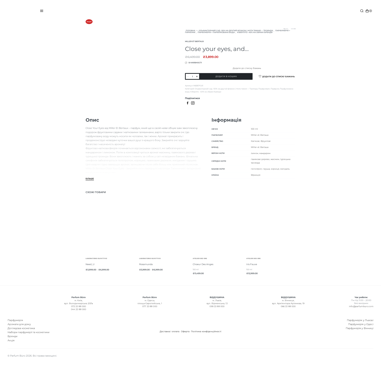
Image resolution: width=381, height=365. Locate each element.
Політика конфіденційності (206, 331)
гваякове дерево (260, 159)
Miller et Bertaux (194, 41)
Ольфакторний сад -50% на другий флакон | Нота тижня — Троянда (236, 30)
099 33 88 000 (217, 306)
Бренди (12, 336)
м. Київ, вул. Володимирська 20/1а (78, 302)
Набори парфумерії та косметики (28, 332)
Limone (283, 264)
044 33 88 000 (78, 309)
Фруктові (266, 141)
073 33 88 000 (78, 306)
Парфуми (190, 32)
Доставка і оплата (169, 331)
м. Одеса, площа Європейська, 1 (150, 302)
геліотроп (256, 169)
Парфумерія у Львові (360, 320)
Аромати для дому (19, 324)
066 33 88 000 (288, 306)
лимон (254, 153)
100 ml (254, 129)
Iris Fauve (230, 264)
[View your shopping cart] (369, 10)
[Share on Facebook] (187, 102)
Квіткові (255, 141)
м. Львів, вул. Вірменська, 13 (217, 302)
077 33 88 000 (149, 306)
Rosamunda (125, 264)
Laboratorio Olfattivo (129, 258)
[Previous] (93, 236)
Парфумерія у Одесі (360, 324)
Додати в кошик (226, 76)
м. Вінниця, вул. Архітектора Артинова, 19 (288, 302)
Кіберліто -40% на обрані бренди (255, 32)
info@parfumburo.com (361, 306)
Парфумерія (282, 30)
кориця (275, 169)
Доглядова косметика (21, 328)
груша (266, 169)
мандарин (264, 153)
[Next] (287, 236)
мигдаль (285, 169)
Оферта (185, 331)
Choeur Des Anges (182, 264)
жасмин (275, 159)
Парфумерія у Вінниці (359, 328)
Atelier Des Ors (179, 258)
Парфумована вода (224, 32)
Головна (190, 30)
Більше (90, 179)
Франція (255, 175)
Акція (11, 340)
